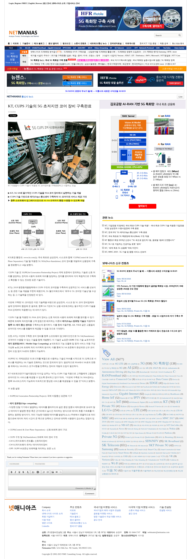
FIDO (138, 387)
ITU (158, 398)
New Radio (162, 429)
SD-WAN (120, 441)
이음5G (126, 471)
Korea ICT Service (155, 406)
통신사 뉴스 (27, 96)
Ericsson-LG (129, 387)
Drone (142, 383)
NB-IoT (125, 425)
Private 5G (109, 436)
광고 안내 (47, 3)
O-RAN (112, 433)
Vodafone (173, 460)
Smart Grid (111, 453)
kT (146, 464)
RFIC (160, 437)
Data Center (162, 379)
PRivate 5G (150, 433)
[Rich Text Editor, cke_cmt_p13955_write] (52, 480)
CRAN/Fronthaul (144, 376)
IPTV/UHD (150, 398)
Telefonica (140, 56)
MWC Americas (115, 422)
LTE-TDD (125, 414)
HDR (154, 394)
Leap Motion (149, 414)
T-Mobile (173, 453)
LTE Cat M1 (152, 410)
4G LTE (119, 363)
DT (133, 56)
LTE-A (161, 410)
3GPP (104, 364)
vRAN (167, 464)
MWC (137, 418)
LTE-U (134, 414)
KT (174, 64)
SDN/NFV (151, 441)
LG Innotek (174, 406)
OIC (130, 433)
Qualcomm (150, 437)
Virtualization (152, 460)
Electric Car (173, 383)
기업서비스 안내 (73, 3)
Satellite (121, 449)
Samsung (162, 52)
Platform (168, 432)
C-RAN (152, 372)
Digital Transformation (109, 383)
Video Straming (126, 460)
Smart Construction (167, 449)
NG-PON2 (145, 425)
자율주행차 (147, 471)
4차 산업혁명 (132, 364)
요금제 (173, 467)
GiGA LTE (140, 390)
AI (129, 367)
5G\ (105, 368)
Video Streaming (139, 460)
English (32, 3)
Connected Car (123, 379)
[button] (11, 472)
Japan (142, 402)
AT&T (127, 56)
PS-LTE (159, 433)
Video (116, 460)
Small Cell (141, 449)
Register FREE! (21, 3)
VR (171, 456)
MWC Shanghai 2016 (148, 422)
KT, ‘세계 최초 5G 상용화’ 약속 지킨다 (121, 248)
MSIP (130, 418)
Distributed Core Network (128, 383)
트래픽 (113, 474)
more (175, 52)
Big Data (132, 371)
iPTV (140, 464)
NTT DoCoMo (172, 425)
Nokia (172, 428)
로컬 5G (120, 467)
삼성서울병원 (90, 64)
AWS (148, 56)
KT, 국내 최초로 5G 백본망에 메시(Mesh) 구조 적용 (127, 236)
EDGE (154, 383)
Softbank (135, 453)
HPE (166, 394)
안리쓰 (156, 467)
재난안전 (157, 471)
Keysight (134, 406)
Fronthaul (163, 387)
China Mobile (157, 376)
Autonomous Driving (112, 371)
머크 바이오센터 (152, 64)
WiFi (126, 464)
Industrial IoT (166, 398)
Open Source (139, 433)
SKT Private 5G (158, 445)
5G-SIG (179, 364)
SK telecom (142, 445)
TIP (109, 456)
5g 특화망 (112, 368)
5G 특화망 (161, 363)
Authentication (172, 368)
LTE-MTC (108, 414)
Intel (175, 398)
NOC (162, 425)
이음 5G (112, 470)
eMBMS (133, 464)
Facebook (146, 387)
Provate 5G (138, 437)
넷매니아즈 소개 (58, 3)
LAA (165, 406)
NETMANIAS (14, 96)
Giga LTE (113, 394)
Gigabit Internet (129, 394)
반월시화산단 (77, 64)
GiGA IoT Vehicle (127, 390)
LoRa (159, 414)
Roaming (169, 437)
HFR (169, 52)
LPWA (128, 410)
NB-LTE (136, 425)
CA (128, 376)
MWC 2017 (169, 418)
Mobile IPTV (113, 425)
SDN (140, 441)
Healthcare (175, 393)
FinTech (154, 387)
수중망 (139, 467)
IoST (111, 402)
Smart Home (123, 452)
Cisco (178, 376)
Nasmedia (113, 429)
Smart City (152, 449)
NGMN (154, 425)
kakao (151, 464)
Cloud (104, 379)
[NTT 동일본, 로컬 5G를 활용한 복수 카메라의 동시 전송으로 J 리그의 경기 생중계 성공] (108, 331)
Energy (105, 386)
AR (146, 367)
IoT (118, 401)
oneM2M (159, 464)
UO (146, 456)
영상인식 (164, 467)
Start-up (165, 453)
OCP (125, 433)
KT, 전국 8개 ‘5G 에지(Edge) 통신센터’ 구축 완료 (126, 232)
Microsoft (155, 56)
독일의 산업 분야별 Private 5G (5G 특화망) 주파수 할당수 (142, 301)
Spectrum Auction (147, 453)
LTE (137, 410)
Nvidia (104, 433)
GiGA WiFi (150, 390)
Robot (179, 437)
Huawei (122, 398)
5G (142, 363)
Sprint (158, 453)
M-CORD (170, 414)
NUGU (104, 429)
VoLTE (163, 459)
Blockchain (143, 372)
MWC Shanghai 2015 (131, 422)
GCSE (171, 387)
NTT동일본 (165, 56)
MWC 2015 (145, 418)
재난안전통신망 (169, 471)
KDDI (156, 402)
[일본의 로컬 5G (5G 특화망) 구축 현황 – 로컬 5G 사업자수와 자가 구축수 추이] (108, 316)
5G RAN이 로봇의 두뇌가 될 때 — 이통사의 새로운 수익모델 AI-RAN (95, 91)
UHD (125, 456)
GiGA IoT (113, 390)
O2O (119, 433)
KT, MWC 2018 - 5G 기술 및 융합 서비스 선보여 (125, 252)
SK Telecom (110, 445)
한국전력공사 (138, 64)
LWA (140, 414)
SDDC (128, 441)
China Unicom (169, 376)
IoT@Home (133, 402)
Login (11, 3)
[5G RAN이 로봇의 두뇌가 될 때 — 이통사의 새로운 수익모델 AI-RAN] (108, 271)
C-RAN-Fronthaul (164, 372)
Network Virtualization (148, 429)
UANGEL (117, 456)
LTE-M (179, 410)
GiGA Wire (161, 390)
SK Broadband (171, 441)
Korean (39, 3)
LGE (121, 410)
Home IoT (108, 397)
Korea (142, 406)
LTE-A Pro (169, 410)
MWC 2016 (156, 418)
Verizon (120, 56)
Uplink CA (154, 456)
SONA (176, 445)
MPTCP (117, 418)
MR (124, 418)
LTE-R (117, 414)
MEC (105, 418)
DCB (137, 379)
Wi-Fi (114, 463)
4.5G (110, 364)
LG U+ (107, 410)
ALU (141, 368)
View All (108, 359)
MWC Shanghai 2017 (165, 422)
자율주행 (135, 470)
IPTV (137, 397)
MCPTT (179, 414)
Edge (165, 383)
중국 (80, 56)
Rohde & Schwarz (108, 441)
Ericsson (117, 386)
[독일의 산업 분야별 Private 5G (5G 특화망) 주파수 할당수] (108, 301)
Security (130, 449)
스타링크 (147, 467)
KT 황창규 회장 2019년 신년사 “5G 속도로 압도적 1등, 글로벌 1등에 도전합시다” (140, 240)
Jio (150, 402)
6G (120, 367)
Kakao (124, 406)
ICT (129, 398)
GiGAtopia (171, 390)
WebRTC (105, 464)
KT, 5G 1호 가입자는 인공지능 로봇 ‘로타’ (123, 244)
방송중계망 (130, 467)
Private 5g (128, 437)
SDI (134, 441)
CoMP (111, 379)
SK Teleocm (131, 445)
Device (175, 379)
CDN (134, 376)
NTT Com (176, 56)
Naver (121, 428)
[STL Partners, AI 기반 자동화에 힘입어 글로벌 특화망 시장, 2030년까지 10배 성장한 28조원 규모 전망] (108, 286)
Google (146, 394)
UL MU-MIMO (137, 456)
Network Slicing (132, 429)
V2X (163, 456)
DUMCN (150, 379)
